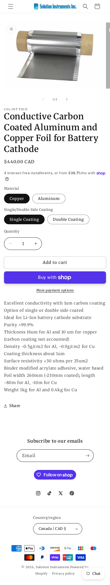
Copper (17, 198)
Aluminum (49, 198)
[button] (11, 6)
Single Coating (24, 219)
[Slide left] (43, 99)
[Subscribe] (87, 455)
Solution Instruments (52, 567)
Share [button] (14, 405)
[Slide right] (67, 99)
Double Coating (68, 219)
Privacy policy (63, 573)
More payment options (55, 290)
